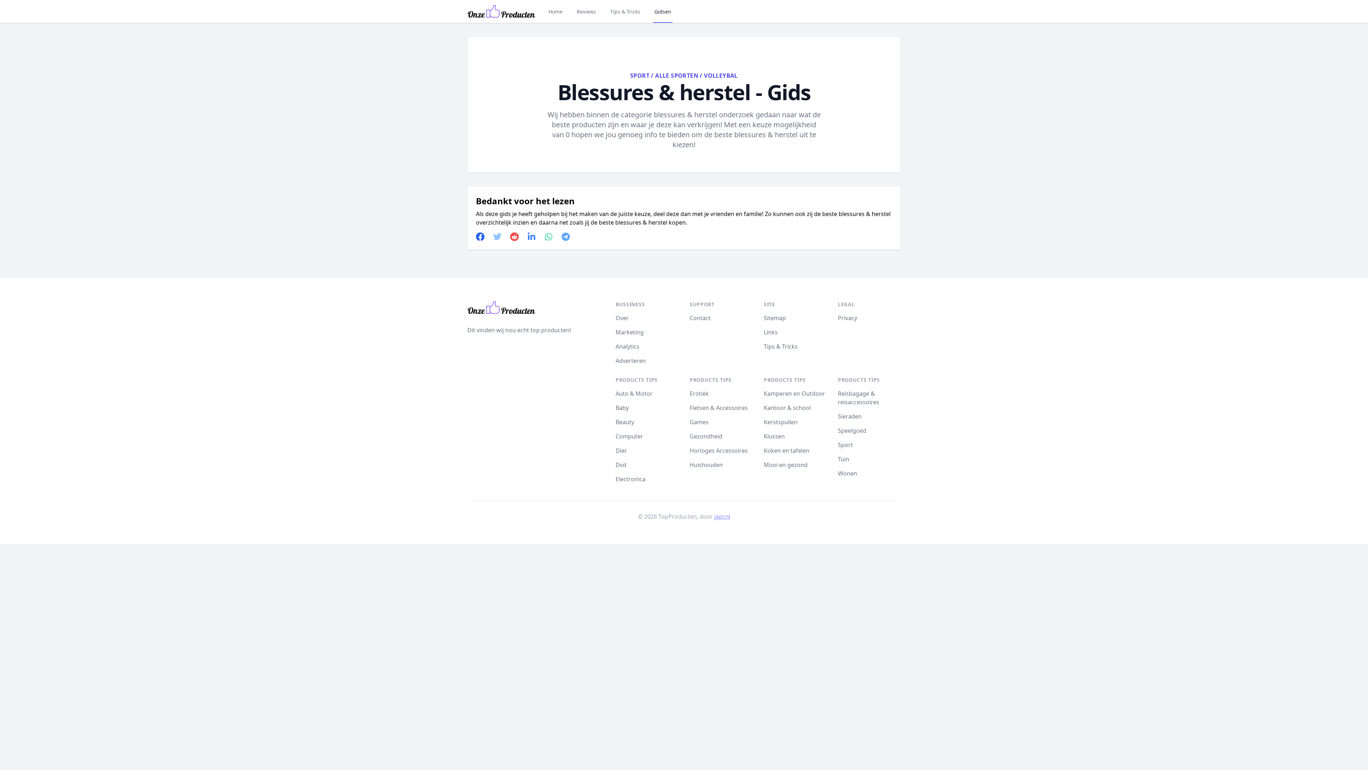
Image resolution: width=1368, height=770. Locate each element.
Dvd (621, 465)
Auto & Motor (634, 393)
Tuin (843, 459)
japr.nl (722, 516)
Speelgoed (852, 431)
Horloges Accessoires (719, 451)
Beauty (625, 422)
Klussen (774, 436)
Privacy (847, 318)
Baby (622, 408)
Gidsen (662, 11)
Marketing (630, 332)
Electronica (631, 479)
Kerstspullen (781, 422)
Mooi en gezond (786, 465)
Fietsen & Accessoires (719, 408)
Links (771, 332)
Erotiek (699, 393)
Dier (621, 451)
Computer (629, 436)
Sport (639, 75)
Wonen (847, 473)
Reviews (586, 11)
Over (622, 318)
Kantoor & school (787, 408)
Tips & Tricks (625, 11)
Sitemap (775, 318)
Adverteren (631, 361)
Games (699, 422)
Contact (700, 318)
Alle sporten (676, 75)
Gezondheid (706, 436)
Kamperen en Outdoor (794, 393)
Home (556, 11)
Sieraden (850, 416)
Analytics (627, 346)
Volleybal (721, 75)
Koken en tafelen (786, 451)
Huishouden (706, 465)
